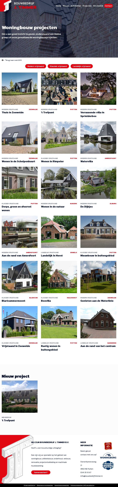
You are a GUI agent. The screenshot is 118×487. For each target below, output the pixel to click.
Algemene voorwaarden (45, 485)
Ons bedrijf (98, 5)
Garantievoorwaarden (62, 485)
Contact (108, 5)
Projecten (87, 5)
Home (58, 5)
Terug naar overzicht (13, 60)
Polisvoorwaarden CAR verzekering (82, 485)
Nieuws (66, 5)
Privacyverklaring (29, 485)
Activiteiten (76, 5)
